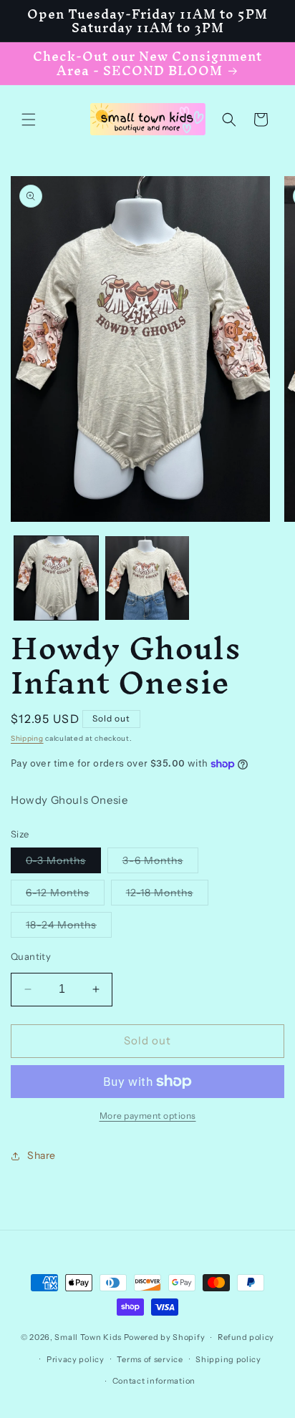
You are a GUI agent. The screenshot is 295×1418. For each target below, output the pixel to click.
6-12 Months (65, 895)
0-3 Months (63, 863)
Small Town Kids (88, 1337)
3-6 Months (160, 863)
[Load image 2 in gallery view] (147, 578)
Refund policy (246, 1337)
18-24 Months (69, 928)
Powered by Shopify (164, 1337)
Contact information (153, 1381)
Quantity (31, 956)
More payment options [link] (148, 1115)
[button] (28, 119)
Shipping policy (228, 1359)
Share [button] (41, 1155)
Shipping (27, 738)
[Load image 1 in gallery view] (56, 578)
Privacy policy (76, 1359)
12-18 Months (167, 895)
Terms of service (150, 1359)
